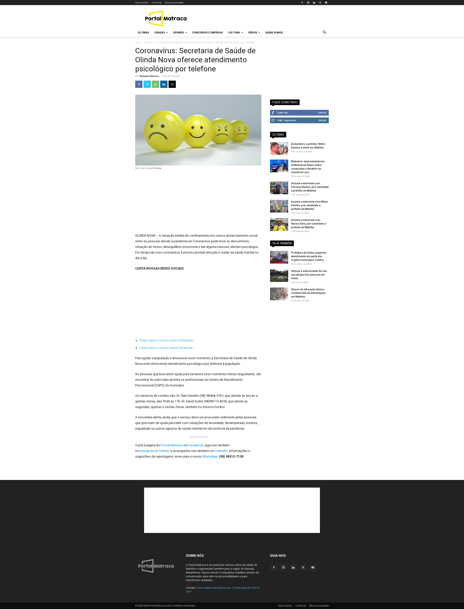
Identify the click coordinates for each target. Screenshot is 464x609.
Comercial (157, 2)
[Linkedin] (314, 2)
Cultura (234, 32)
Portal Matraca (172, 445)
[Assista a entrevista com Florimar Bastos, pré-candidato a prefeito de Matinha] (279, 188)
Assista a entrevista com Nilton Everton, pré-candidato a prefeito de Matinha (309, 205)
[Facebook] (302, 2)
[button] (324, 32)
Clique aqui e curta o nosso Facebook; (166, 348)
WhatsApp (210, 456)
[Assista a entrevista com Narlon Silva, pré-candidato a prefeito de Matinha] (279, 224)
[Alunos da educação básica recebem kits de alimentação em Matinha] (279, 294)
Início (138, 42)
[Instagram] (308, 2)
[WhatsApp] (155, 84)
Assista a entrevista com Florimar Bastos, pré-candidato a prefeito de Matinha (310, 187)
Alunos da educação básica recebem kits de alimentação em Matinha (308, 293)
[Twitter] (320, 2)
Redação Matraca (149, 76)
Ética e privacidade (174, 2)
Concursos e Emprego (207, 32)
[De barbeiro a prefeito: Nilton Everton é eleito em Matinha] (279, 148)
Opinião (178, 32)
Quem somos (141, 2)
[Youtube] (326, 2)
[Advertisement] (263, 18)
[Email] (172, 84)
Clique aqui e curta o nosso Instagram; (166, 340)
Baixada (148, 42)
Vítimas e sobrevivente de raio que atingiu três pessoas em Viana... (309, 275)
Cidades (159, 32)
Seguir (322, 120)
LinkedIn (221, 451)
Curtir (322, 112)
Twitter (163, 451)
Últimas (143, 32)
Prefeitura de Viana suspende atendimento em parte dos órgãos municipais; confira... (308, 256)
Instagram (148, 451)
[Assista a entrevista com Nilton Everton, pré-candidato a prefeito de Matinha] (279, 206)
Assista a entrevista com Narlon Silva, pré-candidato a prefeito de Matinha (308, 224)
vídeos (252, 32)
